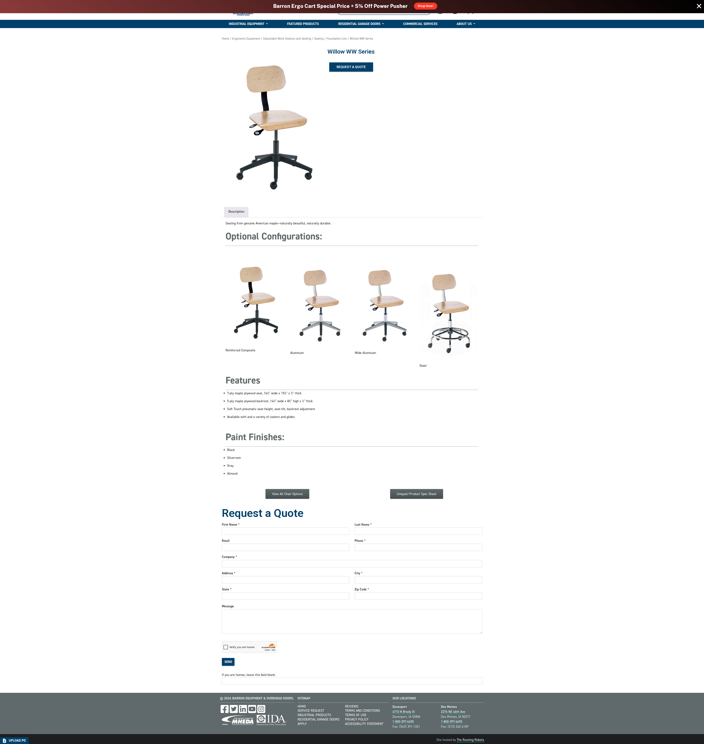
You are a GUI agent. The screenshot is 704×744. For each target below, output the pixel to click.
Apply (302, 724)
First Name (231, 524)
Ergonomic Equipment (246, 39)
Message (228, 606)
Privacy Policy (356, 719)
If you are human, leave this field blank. (249, 675)
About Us (464, 24)
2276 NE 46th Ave (453, 712)
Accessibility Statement (364, 724)
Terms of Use (355, 715)
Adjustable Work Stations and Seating (287, 39)
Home (225, 39)
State (227, 589)
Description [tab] (236, 211)
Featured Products (303, 24)
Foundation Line (337, 39)
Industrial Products (314, 715)
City (359, 573)
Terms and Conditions (362, 710)
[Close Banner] (699, 6)
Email (226, 541)
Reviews (351, 706)
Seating (319, 39)
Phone (360, 541)
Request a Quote (351, 67)
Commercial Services (420, 24)
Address (228, 573)
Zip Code (362, 589)
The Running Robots (470, 740)
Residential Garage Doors (359, 24)
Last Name (363, 524)
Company (229, 557)
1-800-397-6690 (403, 721)
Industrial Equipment (246, 24)
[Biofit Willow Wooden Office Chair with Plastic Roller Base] (273, 122)
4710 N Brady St (404, 712)
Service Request (311, 710)
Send (228, 662)
